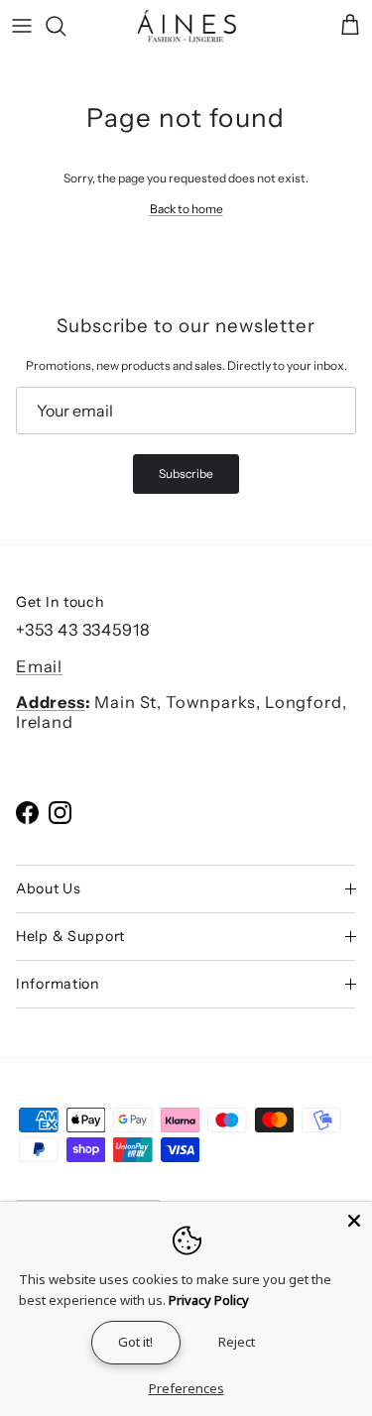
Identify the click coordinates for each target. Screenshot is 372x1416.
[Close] (354, 1220)
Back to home (186, 208)
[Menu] (22, 26)
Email (39, 666)
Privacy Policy (209, 1300)
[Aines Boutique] (186, 26)
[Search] (65, 26)
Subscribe (186, 473)
